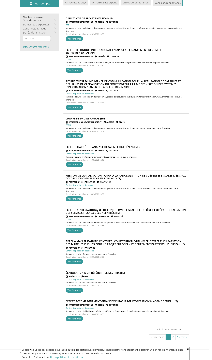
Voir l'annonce (74, 38)
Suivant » (182, 337)
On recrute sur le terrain (136, 2)
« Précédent (157, 337)
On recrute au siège (76, 2)
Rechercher (52, 38)
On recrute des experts (104, 2)
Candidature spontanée (168, 2)
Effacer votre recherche (36, 46)
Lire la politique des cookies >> (66, 357)
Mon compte (42, 3)
